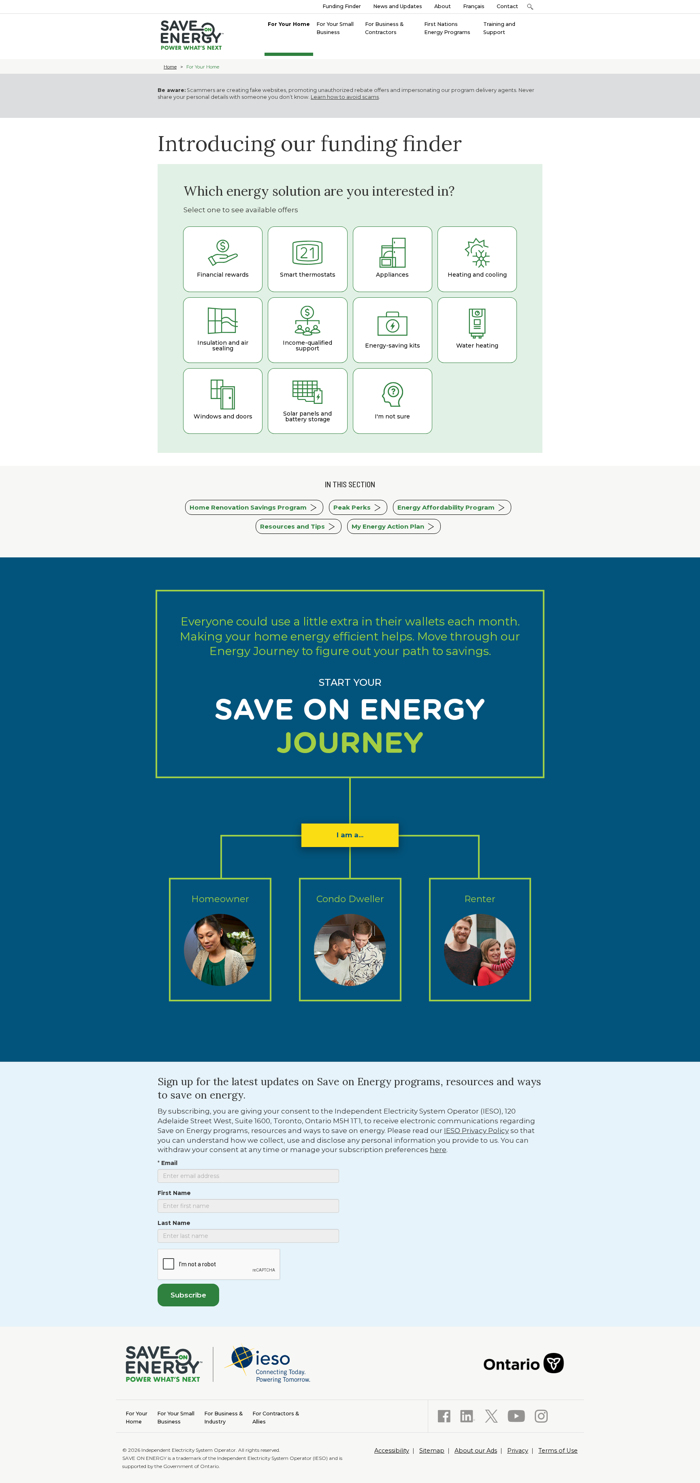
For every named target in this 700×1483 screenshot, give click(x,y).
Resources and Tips (292, 526)
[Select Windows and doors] (223, 401)
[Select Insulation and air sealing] (223, 330)
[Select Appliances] (392, 259)
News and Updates (397, 6)
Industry (223, 1417)
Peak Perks (352, 507)
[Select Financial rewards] (223, 259)
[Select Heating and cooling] (477, 259)
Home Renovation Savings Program (248, 507)
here (438, 1150)
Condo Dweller (350, 899)
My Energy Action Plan (388, 526)
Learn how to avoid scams (345, 97)
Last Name (174, 1223)
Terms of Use (558, 1450)
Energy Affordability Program (446, 507)
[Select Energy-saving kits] (392, 330)
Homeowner (220, 899)
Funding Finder (341, 6)
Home (170, 67)
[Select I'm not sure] (392, 401)
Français (473, 6)
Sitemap (431, 1450)
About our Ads (476, 1450)
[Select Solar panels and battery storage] (307, 401)
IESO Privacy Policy (476, 1131)
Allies (275, 1417)
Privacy (517, 1450)
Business (175, 1417)
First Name (174, 1193)
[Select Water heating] (477, 330)
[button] (530, 6)
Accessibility (391, 1450)
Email (169, 1163)
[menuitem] (289, 23)
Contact (507, 6)
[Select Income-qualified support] (307, 330)
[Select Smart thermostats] (307, 259)
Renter (479, 899)
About (442, 6)
